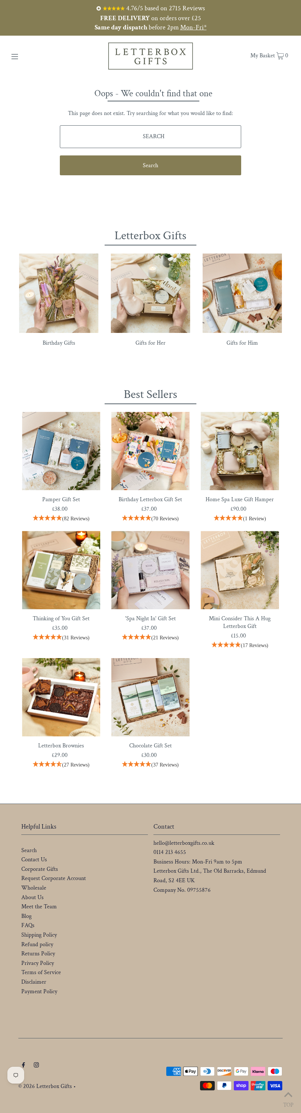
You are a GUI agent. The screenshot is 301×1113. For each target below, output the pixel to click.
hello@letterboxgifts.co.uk (183, 843)
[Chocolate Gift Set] (150, 697)
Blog (26, 916)
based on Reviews (165, 8)
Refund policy (37, 944)
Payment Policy (39, 991)
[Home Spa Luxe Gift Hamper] (240, 451)
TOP (288, 1103)
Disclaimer (33, 982)
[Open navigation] (30, 56)
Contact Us (34, 860)
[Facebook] (23, 1066)
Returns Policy (38, 954)
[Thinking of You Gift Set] (61, 570)
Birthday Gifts (59, 343)
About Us (32, 897)
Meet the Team (39, 907)
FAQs (28, 925)
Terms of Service (41, 972)
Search (29, 850)
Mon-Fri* (193, 27)
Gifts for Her (150, 343)
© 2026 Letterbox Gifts (45, 1086)
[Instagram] (36, 1066)
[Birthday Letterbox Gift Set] (150, 451)
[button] (61, 519)
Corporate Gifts (39, 869)
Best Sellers (150, 394)
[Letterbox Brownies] (61, 697)
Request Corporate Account (53, 878)
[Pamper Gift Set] (61, 451)
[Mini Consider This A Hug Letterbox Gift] (240, 570)
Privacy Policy (37, 963)
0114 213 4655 (169, 852)
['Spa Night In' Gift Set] (150, 570)
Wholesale (33, 888)
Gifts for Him (242, 343)
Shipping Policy (39, 935)
